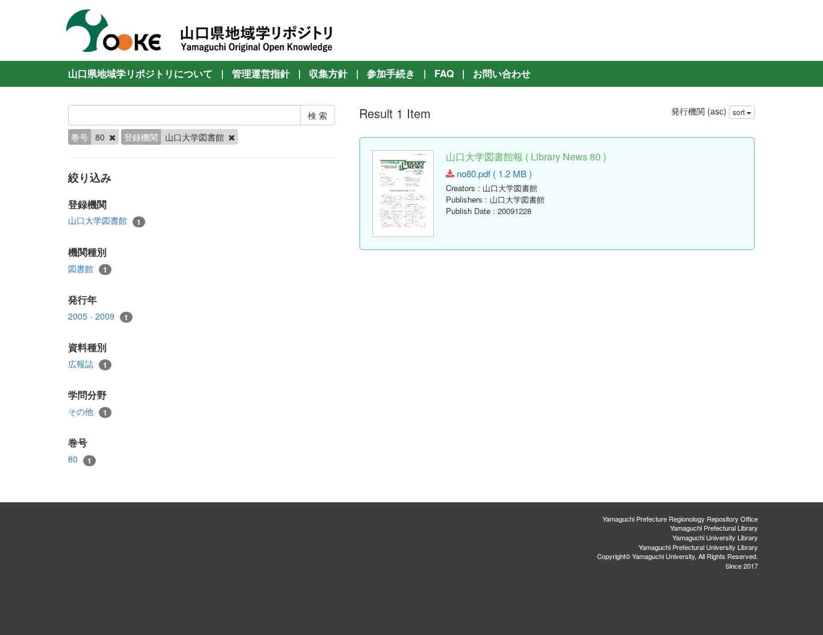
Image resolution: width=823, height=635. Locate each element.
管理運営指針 (261, 73)
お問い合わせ (502, 73)
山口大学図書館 (104, 220)
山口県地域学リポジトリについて (140, 73)
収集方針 (328, 73)
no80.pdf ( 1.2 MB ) (493, 173)
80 (80, 459)
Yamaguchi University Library (715, 537)
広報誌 (87, 364)
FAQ (444, 73)
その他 (87, 411)
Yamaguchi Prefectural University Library (698, 547)
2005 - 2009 (98, 316)
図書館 (87, 268)
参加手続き (391, 73)
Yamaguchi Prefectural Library (714, 527)
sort (739, 112)
